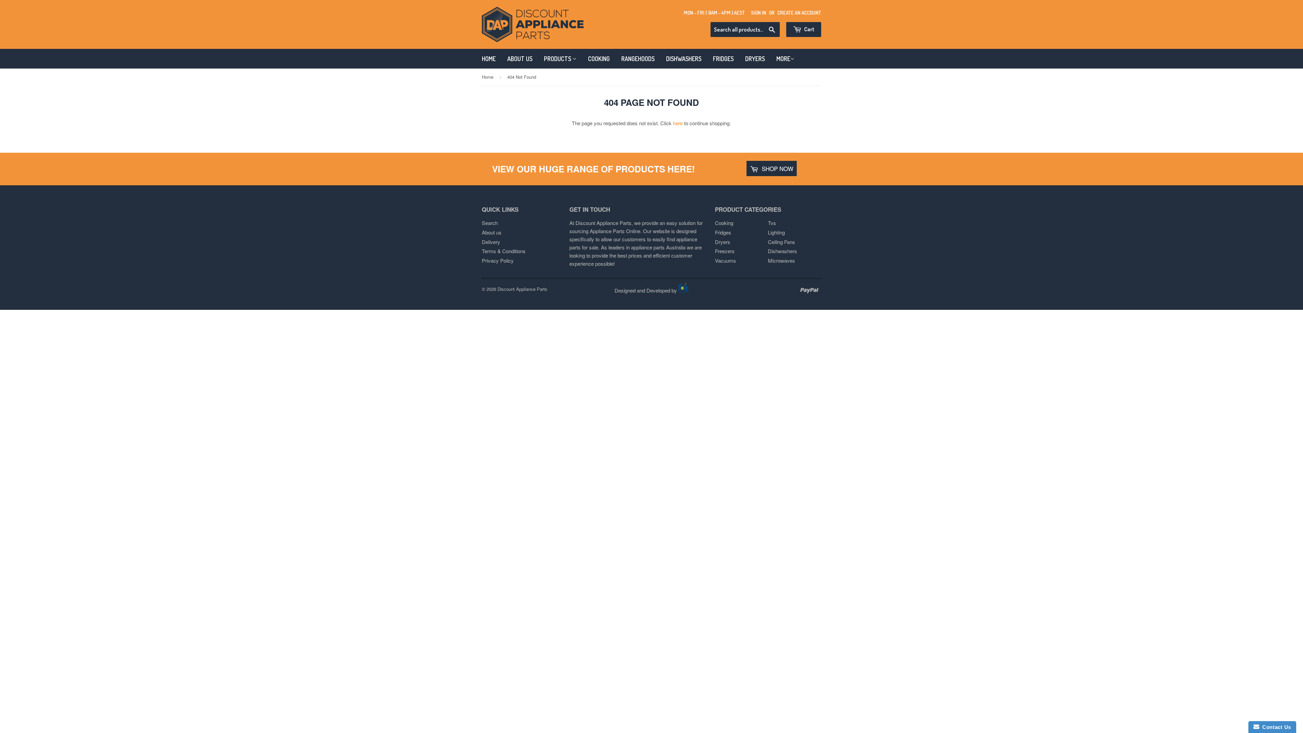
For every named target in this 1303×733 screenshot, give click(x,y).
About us (492, 232)
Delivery (491, 241)
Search (490, 222)
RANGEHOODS (638, 58)
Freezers (725, 251)
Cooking (724, 222)
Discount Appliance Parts (522, 289)
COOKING (599, 58)
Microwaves (781, 260)
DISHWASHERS (683, 58)
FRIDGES (723, 58)
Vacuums (725, 260)
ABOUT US (519, 58)
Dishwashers (782, 251)
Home (487, 77)
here (678, 123)
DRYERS (755, 58)
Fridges (723, 232)
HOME (489, 58)
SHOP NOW (776, 168)
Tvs (772, 222)
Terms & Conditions (504, 251)
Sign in (758, 13)
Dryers (722, 241)
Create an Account (799, 13)
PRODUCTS (558, 58)
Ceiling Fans (781, 241)
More (783, 58)
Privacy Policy (498, 260)
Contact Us (1275, 727)
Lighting (776, 232)
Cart (808, 29)
